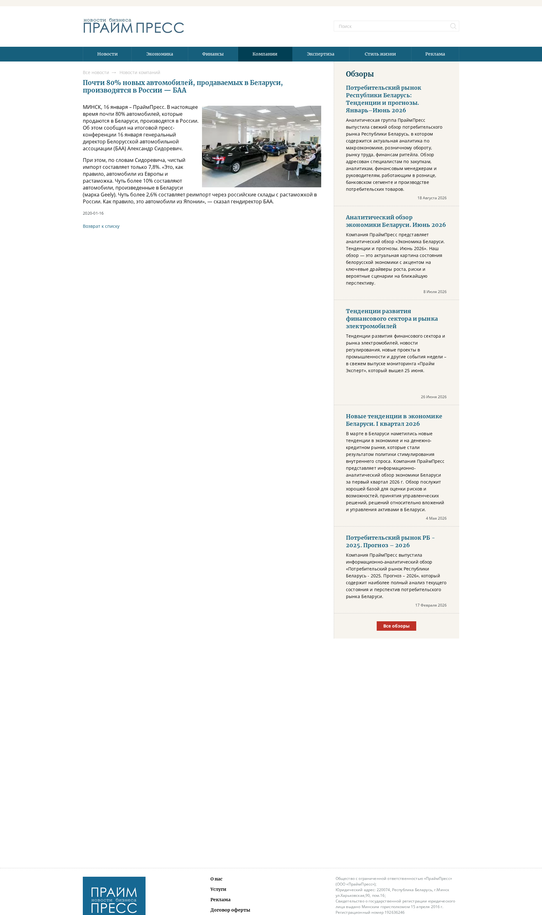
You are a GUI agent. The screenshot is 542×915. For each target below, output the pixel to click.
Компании (264, 54)
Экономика (159, 54)
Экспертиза (320, 54)
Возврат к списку (101, 226)
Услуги (218, 889)
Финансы (213, 54)
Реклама (435, 54)
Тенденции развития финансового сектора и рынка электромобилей (392, 319)
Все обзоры (396, 626)
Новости (107, 54)
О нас (216, 879)
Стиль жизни (380, 54)
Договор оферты (230, 910)
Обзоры (360, 74)
